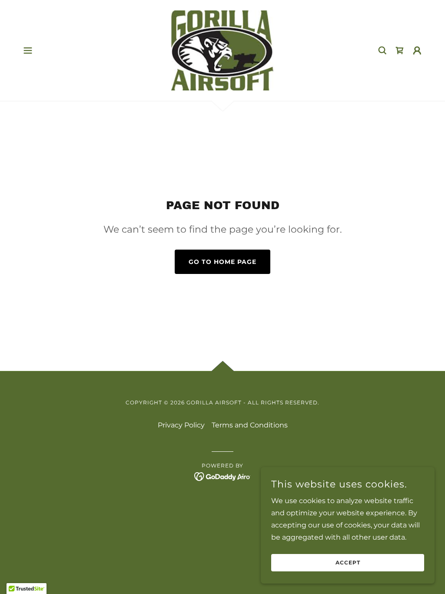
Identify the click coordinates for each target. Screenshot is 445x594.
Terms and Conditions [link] (250, 425)
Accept (347, 563)
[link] (222, 50)
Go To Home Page (222, 262)
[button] (28, 50)
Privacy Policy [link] (181, 425)
